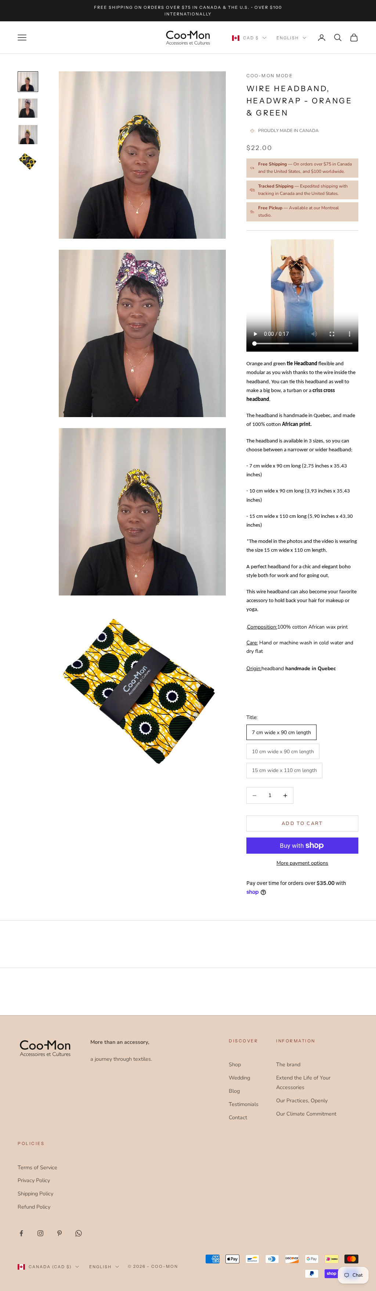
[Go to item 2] (28, 108)
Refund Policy (34, 1206)
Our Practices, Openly (302, 1100)
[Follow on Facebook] (21, 1233)
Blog (234, 1091)
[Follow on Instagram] (40, 1233)
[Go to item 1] (28, 81)
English (287, 37)
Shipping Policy (35, 1193)
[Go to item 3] (28, 134)
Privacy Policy (34, 1180)
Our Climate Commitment (306, 1113)
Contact (238, 1117)
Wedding (239, 1077)
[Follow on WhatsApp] (78, 1233)
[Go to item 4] (28, 161)
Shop (235, 1064)
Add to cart (302, 823)
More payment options (302, 863)
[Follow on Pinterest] (59, 1233)
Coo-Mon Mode (269, 75)
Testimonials (243, 1104)
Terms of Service (37, 1167)
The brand (288, 1064)
